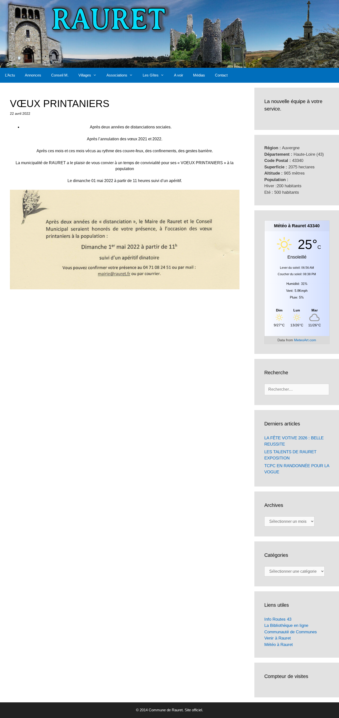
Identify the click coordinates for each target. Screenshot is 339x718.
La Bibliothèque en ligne (286, 625)
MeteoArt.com (305, 340)
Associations (116, 75)
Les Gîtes (151, 75)
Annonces (33, 75)
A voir (178, 75)
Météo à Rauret (278, 644)
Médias (199, 75)
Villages (84, 75)
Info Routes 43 (277, 619)
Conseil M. (59, 75)
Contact (221, 75)
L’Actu (10, 75)
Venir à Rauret (277, 638)
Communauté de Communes (290, 632)
